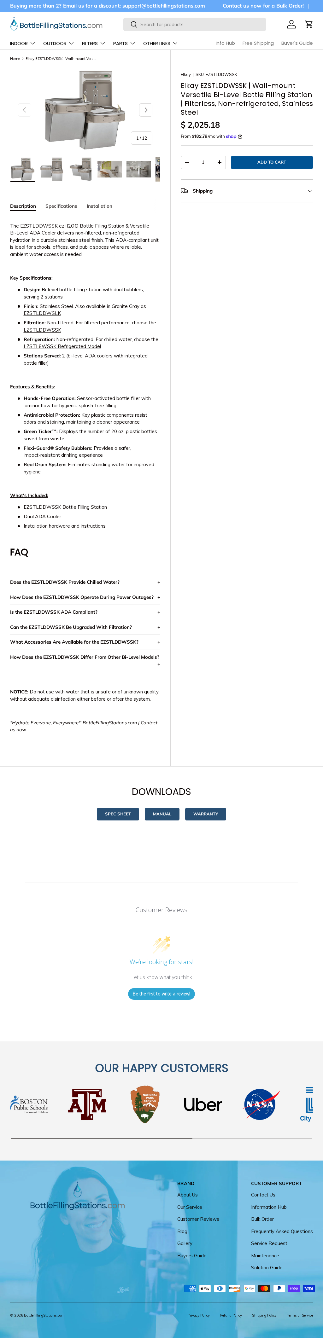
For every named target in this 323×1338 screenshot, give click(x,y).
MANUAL (162, 813)
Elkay (186, 74)
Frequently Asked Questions (282, 1231)
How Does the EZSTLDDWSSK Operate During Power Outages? (82, 597)
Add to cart (271, 162)
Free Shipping (258, 43)
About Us (187, 1195)
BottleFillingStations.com (44, 1315)
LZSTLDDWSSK (42, 330)
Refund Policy (231, 1315)
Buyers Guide (192, 1256)
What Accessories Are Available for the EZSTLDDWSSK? (74, 642)
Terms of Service (300, 1315)
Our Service (189, 1207)
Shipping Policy (264, 1315)
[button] (309, 24)
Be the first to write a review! (161, 994)
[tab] (23, 206)
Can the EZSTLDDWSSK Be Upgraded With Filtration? (71, 627)
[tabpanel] (85, 478)
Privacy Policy (199, 1315)
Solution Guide (267, 1268)
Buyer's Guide (297, 43)
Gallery (184, 1243)
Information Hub (269, 1207)
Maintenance (265, 1256)
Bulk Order (262, 1219)
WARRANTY (205, 813)
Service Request (269, 1243)
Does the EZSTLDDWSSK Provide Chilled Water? (65, 582)
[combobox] (194, 24)
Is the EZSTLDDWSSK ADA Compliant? (53, 612)
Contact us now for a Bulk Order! (263, 5)
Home (15, 58)
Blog (182, 1231)
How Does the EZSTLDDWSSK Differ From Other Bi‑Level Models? (84, 657)
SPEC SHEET (118, 813)
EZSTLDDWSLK (42, 313)
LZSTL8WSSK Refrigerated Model (62, 346)
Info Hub (225, 43)
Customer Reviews (198, 1219)
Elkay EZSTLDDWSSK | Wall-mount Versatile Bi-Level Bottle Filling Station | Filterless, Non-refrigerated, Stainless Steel (61, 58)
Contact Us (263, 1195)
